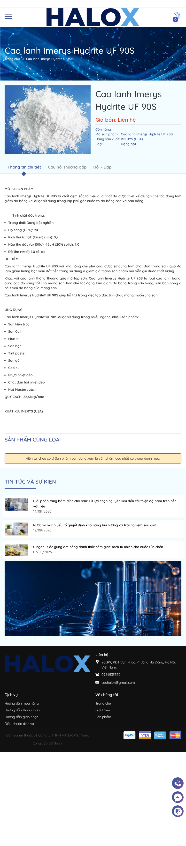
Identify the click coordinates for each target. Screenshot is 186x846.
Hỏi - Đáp (102, 166)
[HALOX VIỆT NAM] (93, 17)
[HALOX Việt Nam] (93, 598)
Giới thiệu (102, 710)
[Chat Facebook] (178, 797)
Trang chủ (103, 703)
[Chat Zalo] (178, 811)
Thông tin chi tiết (24, 166)
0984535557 (110, 674)
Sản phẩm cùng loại (33, 439)
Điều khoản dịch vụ (19, 723)
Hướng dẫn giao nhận (21, 717)
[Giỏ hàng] (177, 15)
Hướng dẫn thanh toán (22, 710)
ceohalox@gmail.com (118, 682)
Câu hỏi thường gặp (67, 166)
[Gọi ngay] (178, 783)
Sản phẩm (103, 717)
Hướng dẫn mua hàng (22, 703)
